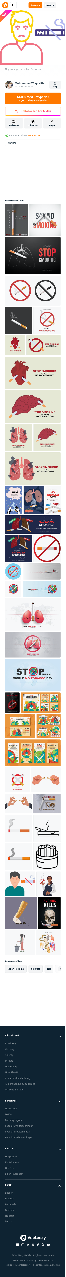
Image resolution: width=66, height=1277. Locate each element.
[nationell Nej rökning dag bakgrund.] (17, 990)
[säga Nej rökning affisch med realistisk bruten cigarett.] (21, 251)
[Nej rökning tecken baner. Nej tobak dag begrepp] (22, 405)
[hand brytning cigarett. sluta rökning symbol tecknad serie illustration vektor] (19, 1016)
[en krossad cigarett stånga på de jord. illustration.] (21, 1253)
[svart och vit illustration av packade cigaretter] (18, 1170)
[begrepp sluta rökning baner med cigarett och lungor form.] (32, 286)
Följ (55, 86)
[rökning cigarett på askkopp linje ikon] (18, 1114)
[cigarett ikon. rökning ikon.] (18, 1142)
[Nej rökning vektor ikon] (20, 1198)
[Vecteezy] (5, 5)
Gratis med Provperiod (33, 98)
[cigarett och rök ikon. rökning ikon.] (18, 1085)
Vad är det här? (34, 135)
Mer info (12, 141)
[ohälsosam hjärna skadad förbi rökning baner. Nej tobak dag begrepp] (32, 466)
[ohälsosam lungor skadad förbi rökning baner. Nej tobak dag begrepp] (18, 497)
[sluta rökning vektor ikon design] (18, 694)
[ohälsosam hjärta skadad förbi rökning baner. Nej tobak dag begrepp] (43, 376)
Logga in (49, 5)
